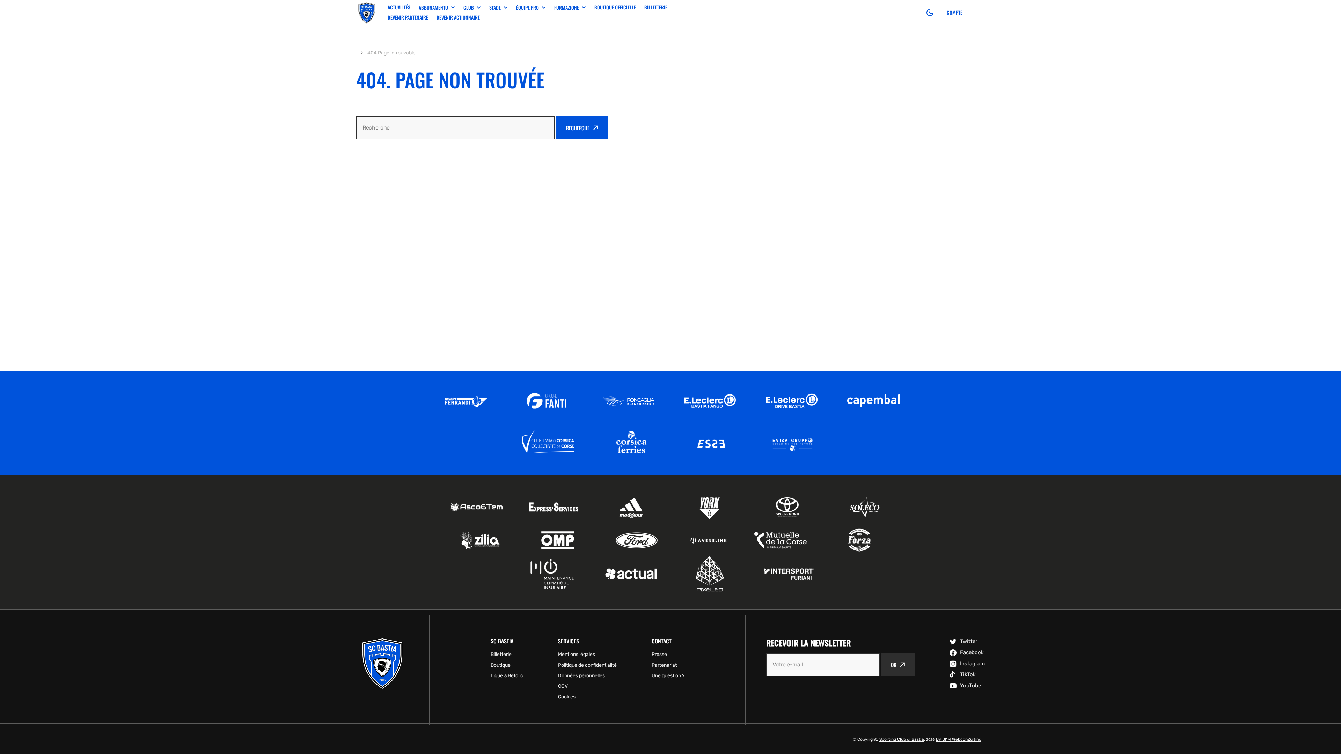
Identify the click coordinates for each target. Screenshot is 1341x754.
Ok (893, 664)
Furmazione (566, 7)
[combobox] (455, 127)
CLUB (468, 7)
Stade (495, 7)
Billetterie (655, 7)
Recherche (577, 128)
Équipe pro (527, 7)
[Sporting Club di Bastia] (366, 12)
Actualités (399, 7)
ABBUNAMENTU (433, 7)
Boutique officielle (615, 7)
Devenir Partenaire (408, 17)
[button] (930, 12)
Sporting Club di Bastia (901, 739)
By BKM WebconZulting (958, 739)
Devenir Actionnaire (458, 17)
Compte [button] (954, 12)
